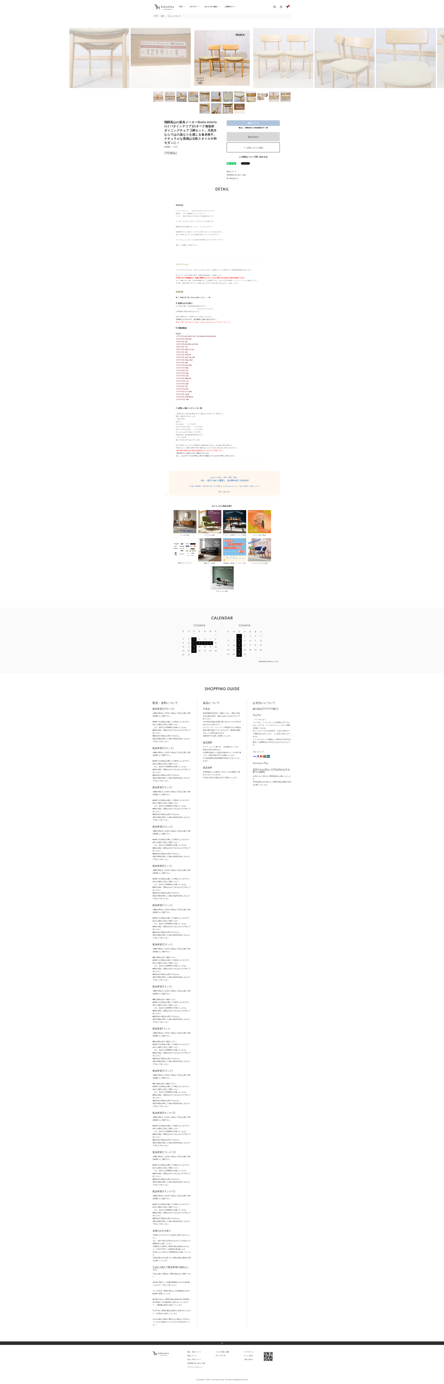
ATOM (222, 1355)
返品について (231, 172)
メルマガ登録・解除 (222, 1352)
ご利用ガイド (229, 7)
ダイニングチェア (174, 16)
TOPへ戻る (222, 1343)
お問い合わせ (248, 1359)
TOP (181, 7)
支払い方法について (194, 1359)
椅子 (162, 16)
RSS (217, 1355)
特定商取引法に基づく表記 (236, 175)
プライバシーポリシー (194, 1367)
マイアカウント (249, 1352)
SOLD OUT (253, 136)
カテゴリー (194, 7)
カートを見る (248, 1355)
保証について (253, 123)
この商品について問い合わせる (253, 157)
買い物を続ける (232, 178)
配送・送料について (194, 1352)
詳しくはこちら (224, 492)
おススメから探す (211, 7)
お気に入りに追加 (254, 147)
